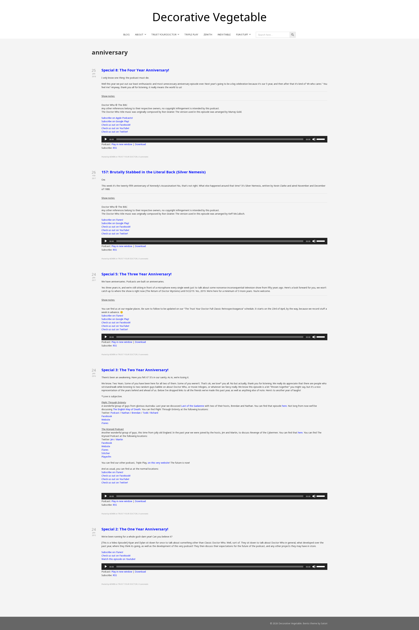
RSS (115, 147)
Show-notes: (108, 96)
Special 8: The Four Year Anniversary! (135, 69)
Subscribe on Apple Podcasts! (117, 117)
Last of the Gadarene (192, 405)
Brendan (136, 412)
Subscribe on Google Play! (115, 121)
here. (284, 405)
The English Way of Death (127, 409)
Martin (119, 439)
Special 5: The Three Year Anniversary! (136, 273)
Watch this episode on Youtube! (118, 559)
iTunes (104, 423)
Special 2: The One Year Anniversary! (134, 528)
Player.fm (106, 456)
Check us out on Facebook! (115, 124)
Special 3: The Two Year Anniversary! (134, 369)
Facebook (106, 416)
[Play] (105, 139)
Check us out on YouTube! (115, 128)
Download (140, 144)
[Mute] (314, 139)
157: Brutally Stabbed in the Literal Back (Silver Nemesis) (153, 171)
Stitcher (105, 453)
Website (105, 419)
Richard (154, 412)
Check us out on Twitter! (114, 131)
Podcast (114, 412)
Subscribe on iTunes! (112, 219)
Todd (145, 412)
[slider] (321, 139)
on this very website (158, 462)
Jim (112, 439)
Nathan (125, 412)
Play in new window (121, 144)
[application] (214, 139)
